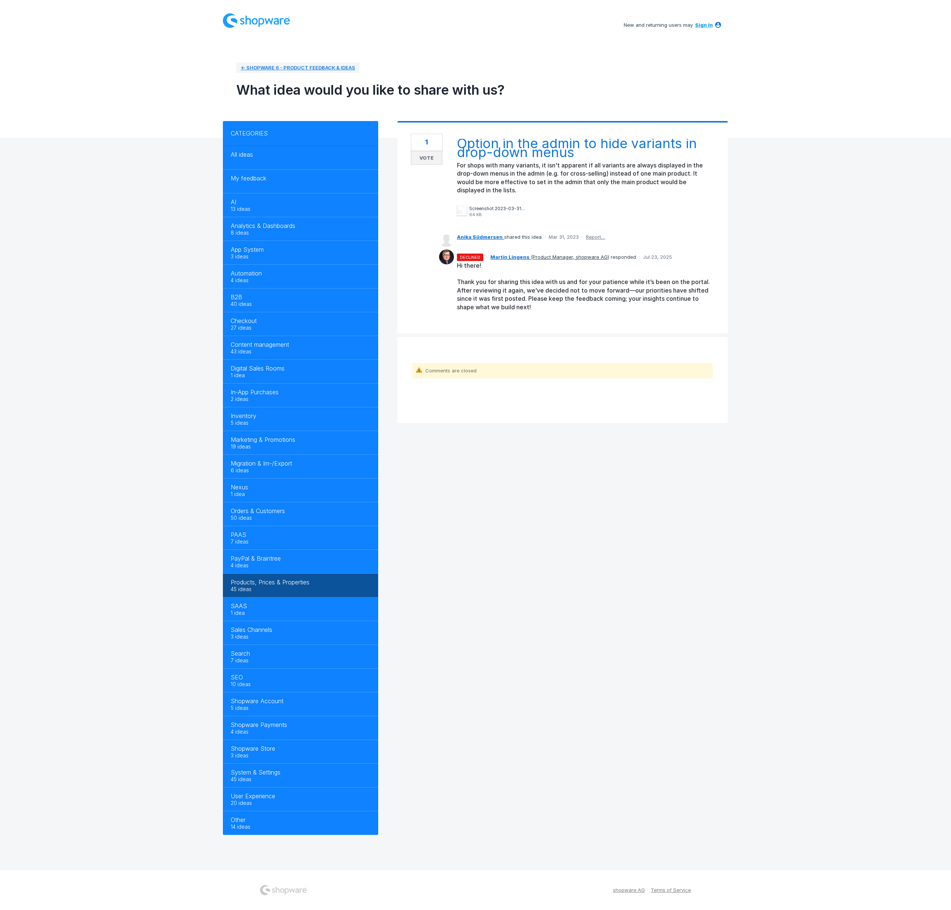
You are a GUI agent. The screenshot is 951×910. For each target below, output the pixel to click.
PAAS (238, 534)
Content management (260, 344)
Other (238, 819)
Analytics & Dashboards (263, 225)
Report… (595, 237)
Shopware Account (257, 701)
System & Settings (255, 772)
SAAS (239, 606)
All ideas (242, 154)
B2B (236, 297)
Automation (246, 273)
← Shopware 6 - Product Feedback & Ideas (298, 68)
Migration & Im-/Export (261, 463)
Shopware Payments (259, 724)
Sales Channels (251, 629)
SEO (237, 677)
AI (233, 202)
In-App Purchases (255, 392)
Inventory (243, 416)
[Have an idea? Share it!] (256, 20)
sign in (704, 25)
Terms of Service (671, 890)
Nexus (239, 487)
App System (247, 249)
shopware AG (629, 890)
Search (240, 653)
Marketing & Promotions (263, 439)
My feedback (248, 178)
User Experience (253, 796)
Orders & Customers (258, 511)
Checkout (244, 320)
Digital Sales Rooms (258, 368)
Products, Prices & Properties (270, 582)
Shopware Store (253, 748)
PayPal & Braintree (256, 558)
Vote (426, 158)
